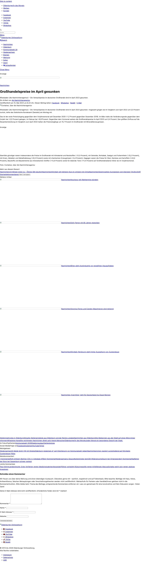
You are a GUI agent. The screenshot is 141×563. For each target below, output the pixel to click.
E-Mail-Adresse (6, 512)
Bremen (6, 55)
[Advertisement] (70, 141)
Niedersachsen (9, 52)
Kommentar (5, 504)
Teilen (20, 174)
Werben (6, 8)
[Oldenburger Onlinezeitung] (11, 525)
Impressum (7, 555)
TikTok (5, 23)
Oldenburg (7, 47)
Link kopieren (26, 174)
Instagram (7, 18)
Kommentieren (13, 174)
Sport (5, 63)
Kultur (5, 60)
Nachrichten (8, 44)
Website (3, 516)
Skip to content (6, 1)
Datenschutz (8, 557)
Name (3, 508)
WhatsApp (7, 25)
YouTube (6, 20)
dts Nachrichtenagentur (21, 100)
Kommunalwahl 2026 (24, 443)
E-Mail (79, 103)
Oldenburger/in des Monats (13, 6)
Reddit (72, 103)
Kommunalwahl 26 (10, 50)
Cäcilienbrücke (49, 443)
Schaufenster (10, 65)
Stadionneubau (37, 443)
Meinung (6, 57)
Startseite (4, 174)
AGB (5, 560)
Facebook (7, 15)
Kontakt (6, 11)
